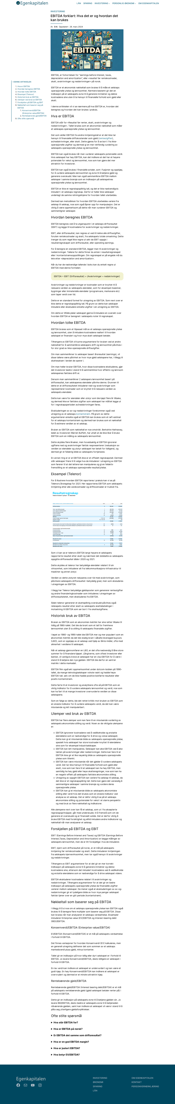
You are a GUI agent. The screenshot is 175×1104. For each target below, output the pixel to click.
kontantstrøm (83, 414)
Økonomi (98, 1082)
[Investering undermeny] (109, 3)
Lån (95, 1090)
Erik (56, 27)
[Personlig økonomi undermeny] (135, 3)
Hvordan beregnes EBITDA (29, 89)
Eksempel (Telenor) (26, 94)
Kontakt (137, 1082)
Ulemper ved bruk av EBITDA (30, 100)
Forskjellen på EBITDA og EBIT (30, 102)
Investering (58, 11)
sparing (97, 1086)
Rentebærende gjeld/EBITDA (34, 116)
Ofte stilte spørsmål (26, 118)
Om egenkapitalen (142, 1078)
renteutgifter (105, 138)
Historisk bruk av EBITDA (28, 97)
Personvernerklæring (145, 1086)
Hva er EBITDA (24, 86)
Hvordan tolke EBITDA (27, 91)
